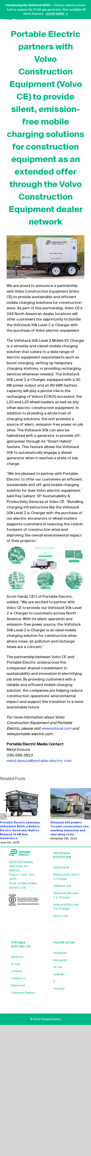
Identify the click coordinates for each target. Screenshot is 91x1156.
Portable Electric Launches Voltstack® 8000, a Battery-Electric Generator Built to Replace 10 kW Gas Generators (20, 830)
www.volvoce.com (56, 729)
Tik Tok (57, 967)
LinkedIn (58, 974)
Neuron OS (60, 916)
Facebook (60, 953)
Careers (16, 971)
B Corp (15, 964)
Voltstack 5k (61, 867)
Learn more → (57, 13)
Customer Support (23, 992)
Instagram (60, 960)
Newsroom (18, 985)
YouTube (59, 988)
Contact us (18, 978)
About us (17, 957)
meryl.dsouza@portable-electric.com (39, 761)
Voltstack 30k (62, 886)
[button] (3, 816)
